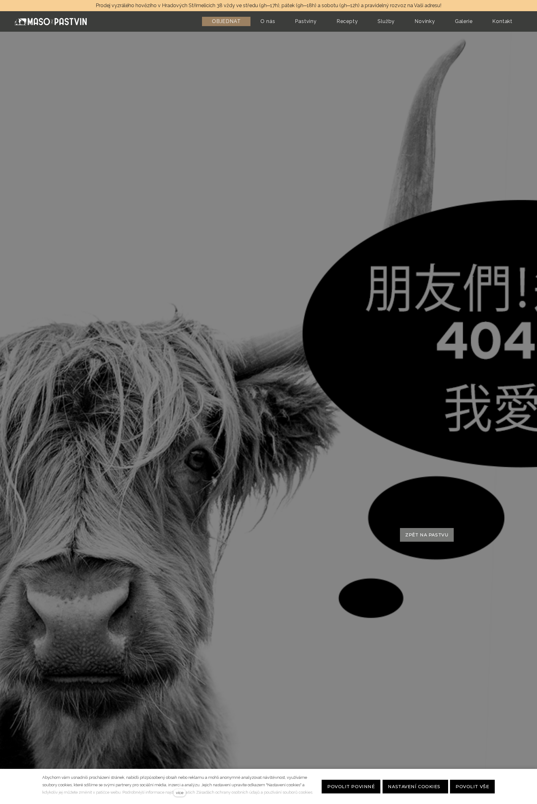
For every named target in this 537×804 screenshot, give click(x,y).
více (179, 792)
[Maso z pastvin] (51, 21)
